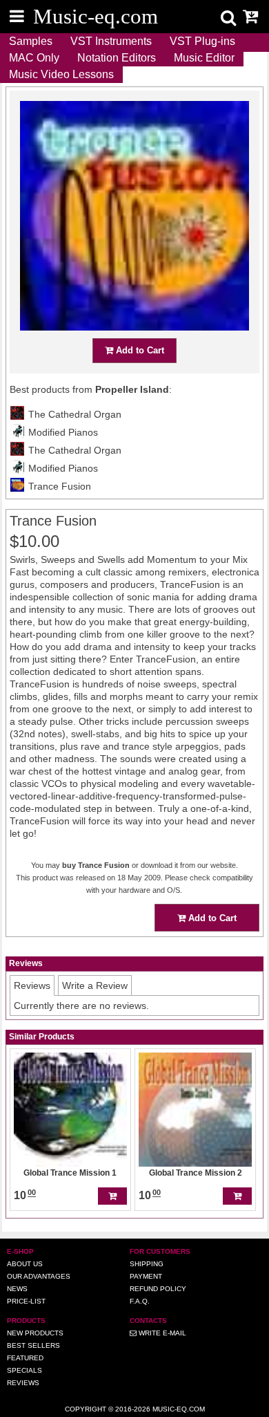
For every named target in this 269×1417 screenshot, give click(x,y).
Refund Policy (158, 1289)
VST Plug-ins (202, 41)
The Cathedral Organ (74, 414)
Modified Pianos (63, 432)
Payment (146, 1276)
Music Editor (204, 58)
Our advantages (38, 1276)
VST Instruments (111, 41)
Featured (25, 1358)
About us (25, 1264)
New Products (35, 1333)
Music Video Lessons (61, 74)
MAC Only (34, 58)
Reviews (23, 1383)
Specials (24, 1370)
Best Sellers (33, 1345)
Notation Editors (116, 58)
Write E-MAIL (161, 1333)
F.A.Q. (140, 1301)
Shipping (146, 1264)
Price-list (26, 1301)
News (17, 1289)
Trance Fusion (59, 486)
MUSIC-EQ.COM (178, 1409)
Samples (30, 41)
